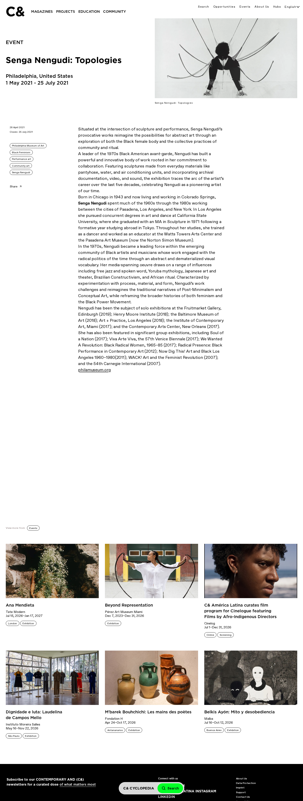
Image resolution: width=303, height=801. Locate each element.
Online (210, 635)
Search (203, 6)
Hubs (277, 6)
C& (15, 11)
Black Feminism (21, 152)
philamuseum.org (94, 369)
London (12, 623)
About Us (262, 6)
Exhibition (28, 623)
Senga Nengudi (21, 172)
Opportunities (224, 6)
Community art (20, 165)
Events (245, 6)
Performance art (21, 159)
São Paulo (13, 736)
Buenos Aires (214, 730)
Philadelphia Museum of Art (28, 145)
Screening (225, 635)
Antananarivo (115, 730)
